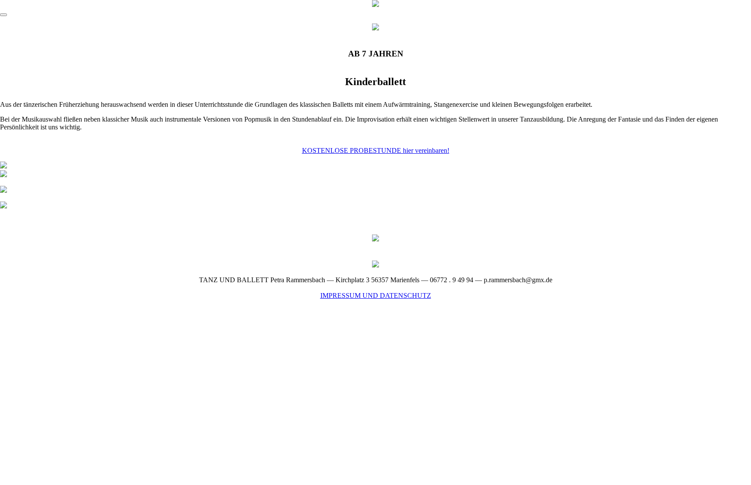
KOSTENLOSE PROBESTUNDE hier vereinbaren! (375, 150)
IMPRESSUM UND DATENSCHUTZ (375, 295)
